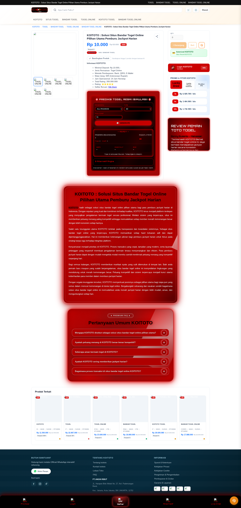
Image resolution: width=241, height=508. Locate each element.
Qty (172, 33)
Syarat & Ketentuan (162, 463)
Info (204, 68)
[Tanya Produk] (202, 45)
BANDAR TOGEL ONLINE (199, 3)
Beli (192, 45)
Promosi (25, 504)
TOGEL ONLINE (179, 3)
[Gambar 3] (58, 81)
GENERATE (123, 123)
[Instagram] (40, 483)
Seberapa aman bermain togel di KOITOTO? (96, 352)
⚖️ (196, 10)
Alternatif (168, 504)
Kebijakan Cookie (162, 471)
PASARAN (99, 105)
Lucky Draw (176, 84)
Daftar (120, 504)
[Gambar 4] (68, 81)
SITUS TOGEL (52, 19)
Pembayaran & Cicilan (164, 479)
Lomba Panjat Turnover (189, 85)
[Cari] (55, 10)
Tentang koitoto (100, 463)
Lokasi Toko (98, 471)
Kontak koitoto (99, 467)
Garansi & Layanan (162, 483)
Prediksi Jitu (201, 84)
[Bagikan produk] (157, 36)
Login (73, 504)
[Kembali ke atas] (235, 494)
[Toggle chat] (234, 500)
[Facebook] (33, 483)
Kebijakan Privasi (161, 467)
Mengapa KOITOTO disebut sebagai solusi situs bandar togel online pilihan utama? (115, 333)
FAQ (95, 475)
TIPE (126, 105)
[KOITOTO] (39, 10)
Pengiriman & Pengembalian (166, 475)
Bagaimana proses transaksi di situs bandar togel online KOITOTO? (108, 371)
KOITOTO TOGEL (107, 19)
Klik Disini (112, 87)
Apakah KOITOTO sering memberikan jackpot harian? (101, 361)
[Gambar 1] (38, 81)
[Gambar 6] (48, 91)
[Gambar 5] (38, 91)
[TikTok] (46, 483)
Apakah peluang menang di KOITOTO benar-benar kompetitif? (105, 342)
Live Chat (216, 504)
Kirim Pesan (43, 471)
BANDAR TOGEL (163, 3)
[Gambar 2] (48, 81)
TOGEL (151, 3)
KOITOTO (37, 19)
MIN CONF (99, 113)
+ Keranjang (178, 45)
